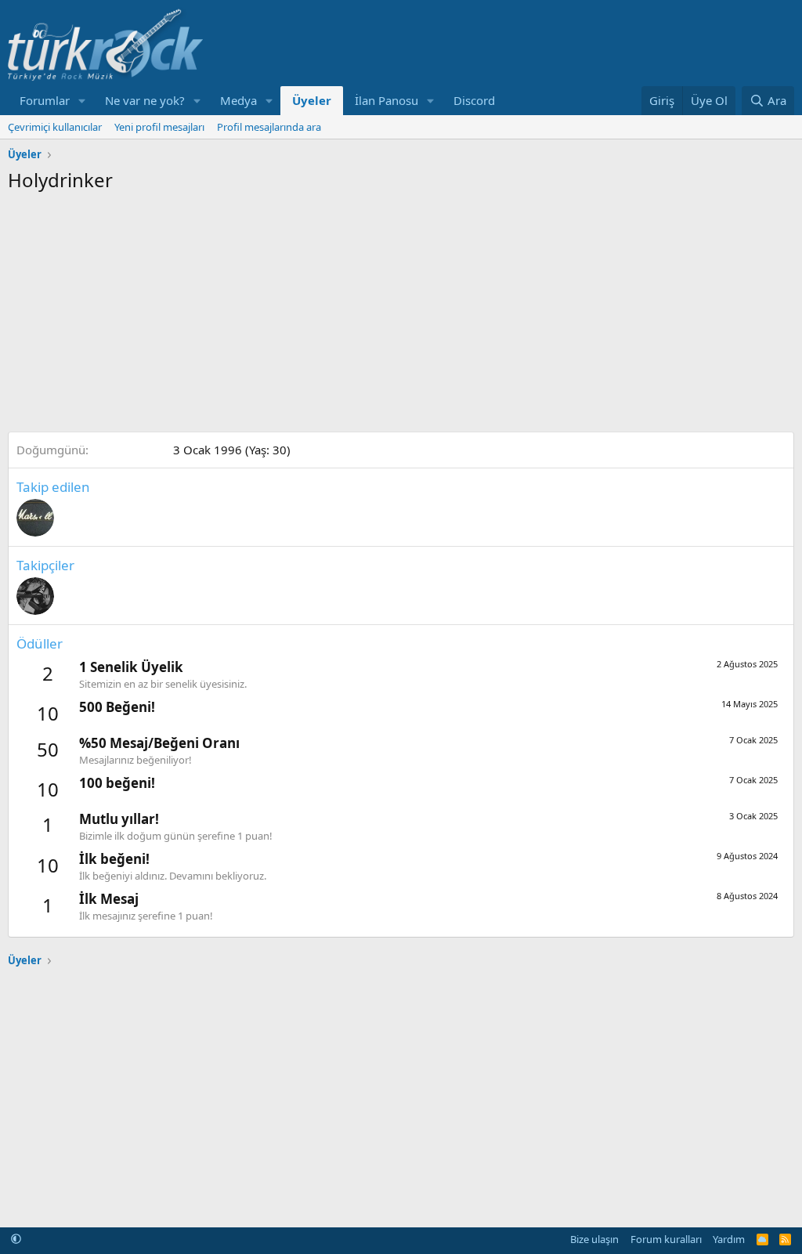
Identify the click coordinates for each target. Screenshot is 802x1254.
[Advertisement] (401, 310)
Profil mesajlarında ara (269, 127)
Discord (474, 100)
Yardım (729, 1239)
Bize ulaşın (594, 1239)
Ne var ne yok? (145, 100)
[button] (82, 100)
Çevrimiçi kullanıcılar (55, 127)
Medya (238, 100)
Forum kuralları (666, 1239)
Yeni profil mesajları (159, 127)
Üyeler (311, 100)
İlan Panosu (386, 100)
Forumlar (45, 100)
